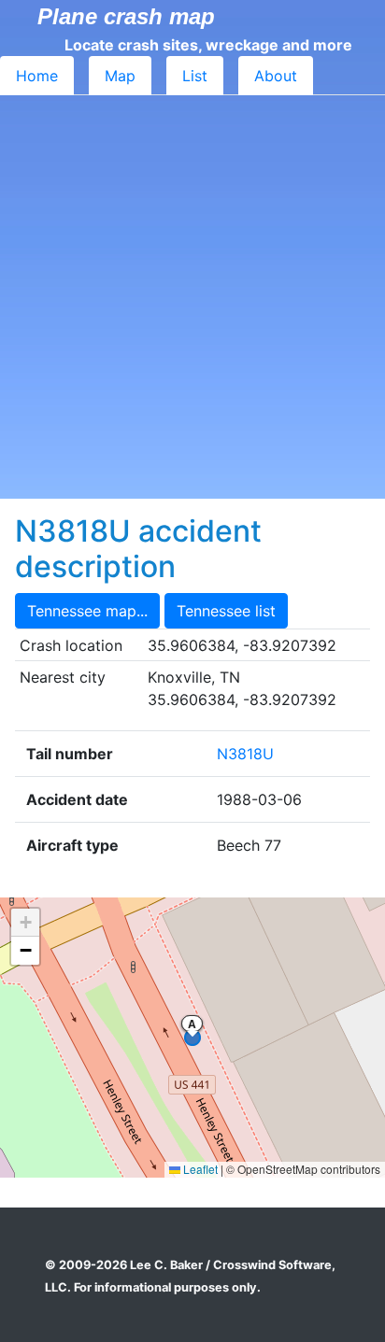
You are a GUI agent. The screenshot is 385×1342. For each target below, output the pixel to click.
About (275, 75)
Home (37, 75)
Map (120, 75)
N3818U (245, 753)
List (194, 75)
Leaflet (199, 1169)
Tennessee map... (87, 610)
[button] (25, 923)
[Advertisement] (192, 297)
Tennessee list (226, 610)
